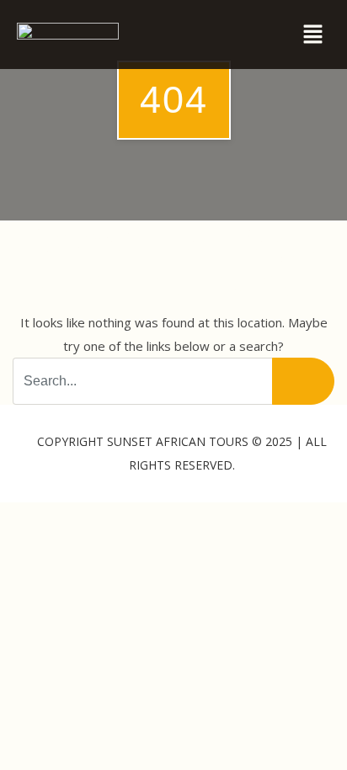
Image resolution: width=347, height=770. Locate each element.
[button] (313, 34)
